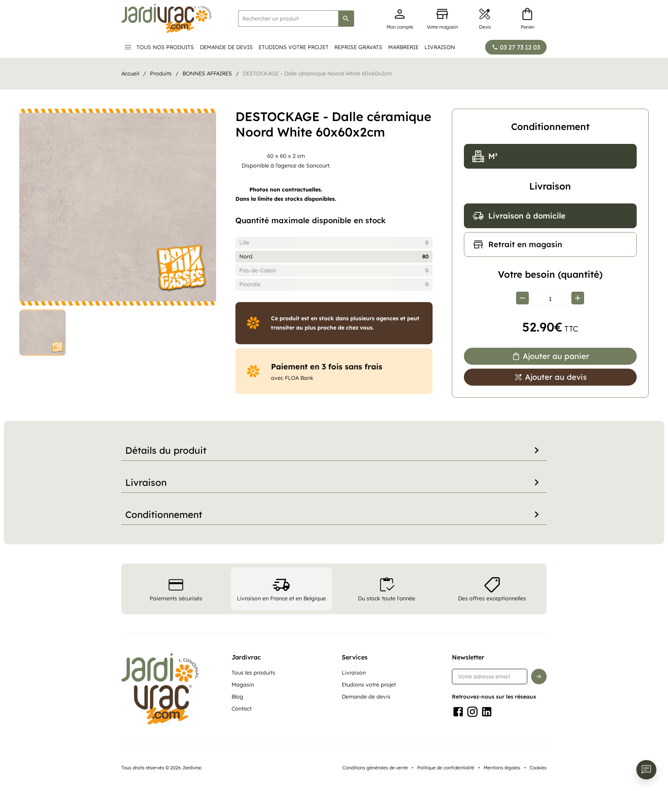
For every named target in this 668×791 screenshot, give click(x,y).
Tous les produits (253, 672)
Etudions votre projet (294, 47)
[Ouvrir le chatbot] (646, 769)
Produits (161, 73)
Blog (237, 696)
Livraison (439, 47)
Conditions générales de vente (375, 767)
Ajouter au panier (556, 356)
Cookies (538, 767)
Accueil (130, 73)
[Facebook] (458, 712)
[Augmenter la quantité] (577, 299)
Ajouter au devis (556, 377)
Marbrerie (403, 47)
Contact (242, 708)
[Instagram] (472, 712)
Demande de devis (226, 47)
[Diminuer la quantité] (522, 299)
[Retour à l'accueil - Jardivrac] (166, 18)
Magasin (243, 684)
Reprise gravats (358, 47)
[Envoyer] (539, 676)
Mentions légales (502, 767)
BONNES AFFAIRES (207, 73)
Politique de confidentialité (445, 767)
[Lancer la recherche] (346, 18)
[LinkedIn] (487, 712)
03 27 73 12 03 (520, 47)
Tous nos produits (165, 47)
